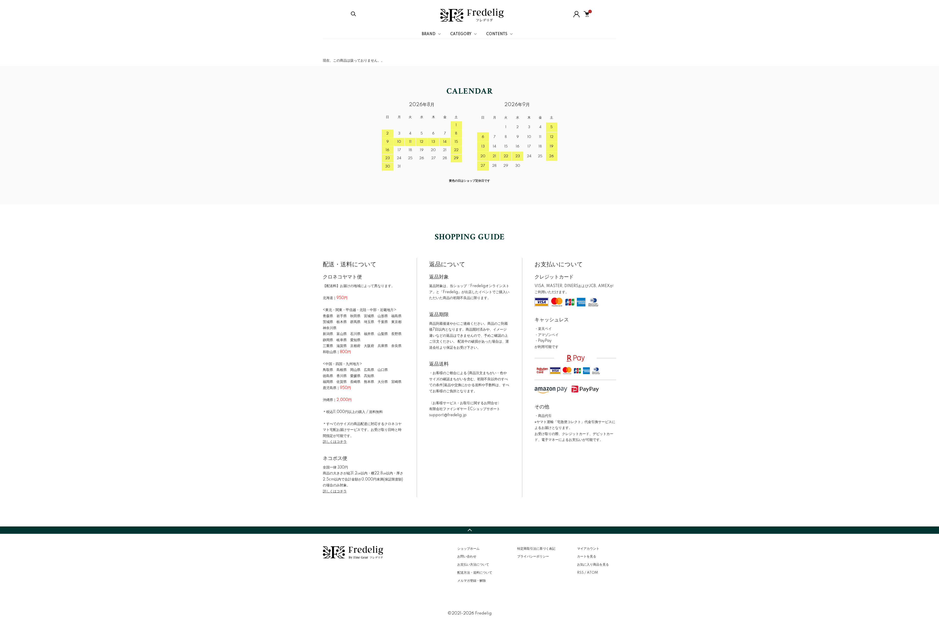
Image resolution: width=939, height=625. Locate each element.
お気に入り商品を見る (593, 564)
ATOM (592, 572)
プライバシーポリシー (533, 556)
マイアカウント (588, 548)
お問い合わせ (466, 556)
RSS (580, 572)
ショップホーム (468, 548)
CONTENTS (496, 34)
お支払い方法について (473, 564)
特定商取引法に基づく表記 (536, 548)
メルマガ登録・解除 (471, 580)
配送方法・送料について (474, 572)
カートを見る (586, 556)
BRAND (429, 34)
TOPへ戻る (469, 530)
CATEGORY (460, 34)
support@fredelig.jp (448, 415)
